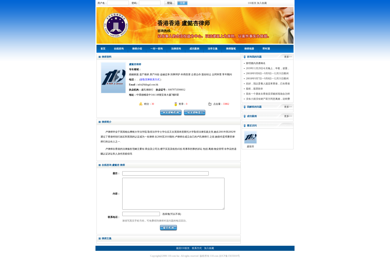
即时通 (266, 48)
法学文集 (213, 48)
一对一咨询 (157, 48)
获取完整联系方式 (150, 79)
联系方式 (197, 248)
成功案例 (194, 48)
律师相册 (249, 48)
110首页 (252, 3)
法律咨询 (176, 48)
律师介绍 (137, 48)
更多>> (288, 56)
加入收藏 (262, 3)
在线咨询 (119, 48)
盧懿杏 (250, 146)
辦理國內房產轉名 (255, 63)
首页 (103, 48)
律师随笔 (231, 48)
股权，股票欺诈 (254, 88)
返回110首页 (183, 248)
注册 (182, 2)
